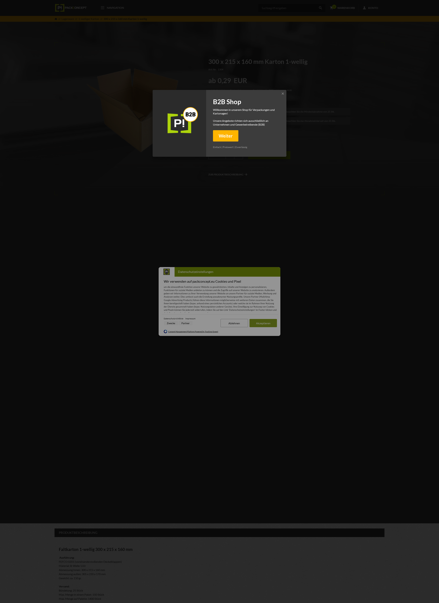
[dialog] (219, 123)
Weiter (226, 136)
